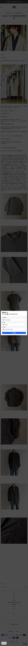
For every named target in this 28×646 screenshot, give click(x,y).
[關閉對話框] (26, 312)
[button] (24, 644)
